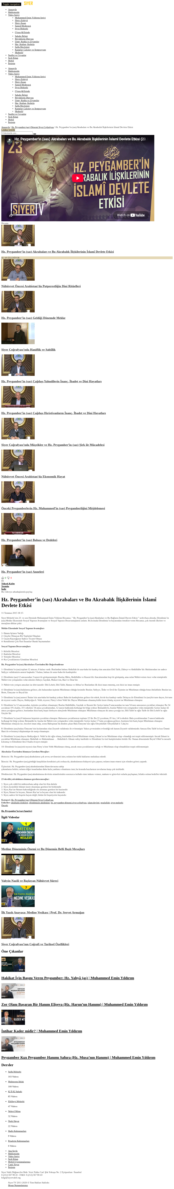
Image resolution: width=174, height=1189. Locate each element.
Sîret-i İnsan (20, 23)
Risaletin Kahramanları (18, 1141)
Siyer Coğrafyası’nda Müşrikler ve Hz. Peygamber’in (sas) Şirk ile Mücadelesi (53, 444)
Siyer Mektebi (21, 28)
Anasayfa (12, 9)
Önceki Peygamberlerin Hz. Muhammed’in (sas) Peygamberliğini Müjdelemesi (53, 508)
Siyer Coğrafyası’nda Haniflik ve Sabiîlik (28, 349)
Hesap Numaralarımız (18, 1185)
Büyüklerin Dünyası (24, 39)
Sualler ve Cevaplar (17, 55)
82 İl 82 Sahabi (15, 1091)
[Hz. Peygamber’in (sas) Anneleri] (18, 565)
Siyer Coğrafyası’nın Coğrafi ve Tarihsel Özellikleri (35, 944)
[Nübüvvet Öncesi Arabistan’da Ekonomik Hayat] (18, 470)
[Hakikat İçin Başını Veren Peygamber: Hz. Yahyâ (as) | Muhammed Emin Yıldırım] (13, 971)
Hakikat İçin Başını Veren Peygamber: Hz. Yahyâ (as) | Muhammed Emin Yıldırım (67, 978)
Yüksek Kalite (8, 583)
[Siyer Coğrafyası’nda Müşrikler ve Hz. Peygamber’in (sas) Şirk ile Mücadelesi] (18, 438)
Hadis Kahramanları (17, 1131)
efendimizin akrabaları (39, 802)
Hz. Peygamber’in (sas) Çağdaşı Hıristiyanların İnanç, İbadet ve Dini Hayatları (53, 413)
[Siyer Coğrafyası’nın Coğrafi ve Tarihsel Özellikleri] (18, 938)
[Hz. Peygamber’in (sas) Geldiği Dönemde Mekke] (18, 311)
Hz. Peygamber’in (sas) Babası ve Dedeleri (29, 540)
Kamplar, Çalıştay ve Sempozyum (30, 49)
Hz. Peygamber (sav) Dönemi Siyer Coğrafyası (33, 127)
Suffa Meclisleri (22, 47)
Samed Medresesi (23, 26)
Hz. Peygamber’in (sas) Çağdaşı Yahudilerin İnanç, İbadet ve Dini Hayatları (51, 381)
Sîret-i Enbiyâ (21, 20)
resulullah (105, 802)
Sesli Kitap (13, 58)
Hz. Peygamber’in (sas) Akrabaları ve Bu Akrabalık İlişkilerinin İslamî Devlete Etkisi (57, 251)
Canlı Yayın (13, 1164)
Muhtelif (19, 52)
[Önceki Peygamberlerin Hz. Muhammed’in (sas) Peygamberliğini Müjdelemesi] (18, 502)
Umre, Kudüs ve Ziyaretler (27, 41)
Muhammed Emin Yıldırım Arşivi (30, 17)
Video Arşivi (14, 15)
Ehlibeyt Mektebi (16, 1101)
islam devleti (94, 802)
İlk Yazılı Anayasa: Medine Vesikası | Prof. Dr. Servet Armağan (42, 912)
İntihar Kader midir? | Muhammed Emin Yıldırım (41, 1031)
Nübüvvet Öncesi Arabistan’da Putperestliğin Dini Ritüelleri (41, 286)
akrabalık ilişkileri (19, 802)
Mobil (11, 60)
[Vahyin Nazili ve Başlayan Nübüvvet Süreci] (18, 874)
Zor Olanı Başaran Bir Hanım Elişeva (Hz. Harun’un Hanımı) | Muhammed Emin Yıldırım (74, 1004)
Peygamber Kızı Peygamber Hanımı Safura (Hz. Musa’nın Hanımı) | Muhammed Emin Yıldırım (78, 1057)
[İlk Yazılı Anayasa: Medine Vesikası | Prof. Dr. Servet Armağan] (18, 906)
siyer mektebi (117, 802)
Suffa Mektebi (14, 1071)
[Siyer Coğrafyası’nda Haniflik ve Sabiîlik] (18, 343)
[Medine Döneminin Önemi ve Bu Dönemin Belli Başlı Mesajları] (18, 842)
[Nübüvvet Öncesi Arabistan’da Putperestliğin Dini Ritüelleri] (18, 280)
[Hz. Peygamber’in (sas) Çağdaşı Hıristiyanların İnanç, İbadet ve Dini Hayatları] (18, 407)
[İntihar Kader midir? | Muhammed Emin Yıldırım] (13, 1024)
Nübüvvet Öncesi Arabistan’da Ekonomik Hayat (33, 476)
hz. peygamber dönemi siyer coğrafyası (69, 802)
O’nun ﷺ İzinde (22, 32)
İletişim (11, 63)
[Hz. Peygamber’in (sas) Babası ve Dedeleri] (18, 533)
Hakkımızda (13, 12)
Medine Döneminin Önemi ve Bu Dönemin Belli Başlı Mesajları (43, 849)
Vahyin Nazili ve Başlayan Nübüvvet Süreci (29, 880)
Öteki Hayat (13, 1121)
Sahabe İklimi (21, 36)
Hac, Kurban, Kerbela (24, 44)
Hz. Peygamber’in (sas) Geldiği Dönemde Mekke (33, 318)
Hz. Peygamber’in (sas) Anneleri (22, 571)
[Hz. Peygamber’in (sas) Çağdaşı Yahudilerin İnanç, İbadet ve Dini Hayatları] (18, 375)
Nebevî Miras (14, 1111)
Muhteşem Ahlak (16, 1081)
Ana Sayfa (13, 1151)
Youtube (5, 586)
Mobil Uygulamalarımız (19, 1162)
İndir (3, 589)
